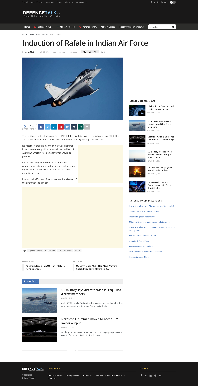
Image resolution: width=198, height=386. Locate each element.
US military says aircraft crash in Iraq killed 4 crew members (159, 124)
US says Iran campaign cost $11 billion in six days (161, 169)
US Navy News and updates (141, 246)
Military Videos (108, 27)
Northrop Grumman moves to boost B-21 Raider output (161, 138)
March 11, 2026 (154, 191)
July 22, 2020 (44, 52)
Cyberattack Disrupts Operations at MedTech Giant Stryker (159, 185)
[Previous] (70, 350)
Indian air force (65, 251)
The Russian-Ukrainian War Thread (144, 211)
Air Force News (55, 34)
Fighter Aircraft (35, 251)
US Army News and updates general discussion (149, 222)
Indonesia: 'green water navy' (142, 216)
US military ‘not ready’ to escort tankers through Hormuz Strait (159, 154)
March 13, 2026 (68, 298)
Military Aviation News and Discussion (145, 251)
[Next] (75, 350)
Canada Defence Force (139, 241)
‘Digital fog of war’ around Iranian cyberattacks (160, 107)
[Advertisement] (100, 164)
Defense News (44, 27)
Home (27, 27)
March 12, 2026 (154, 161)
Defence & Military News (38, 34)
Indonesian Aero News (139, 257)
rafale (77, 251)
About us (49, 2)
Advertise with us (71, 2)
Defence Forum (55, 375)
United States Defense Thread (142, 235)
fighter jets (50, 251)
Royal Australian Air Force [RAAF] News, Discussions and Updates (152, 228)
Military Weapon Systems (131, 27)
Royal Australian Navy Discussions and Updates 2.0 (151, 206)
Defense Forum (89, 27)
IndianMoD (29, 52)
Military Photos (67, 27)
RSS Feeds (59, 2)
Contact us (83, 2)
